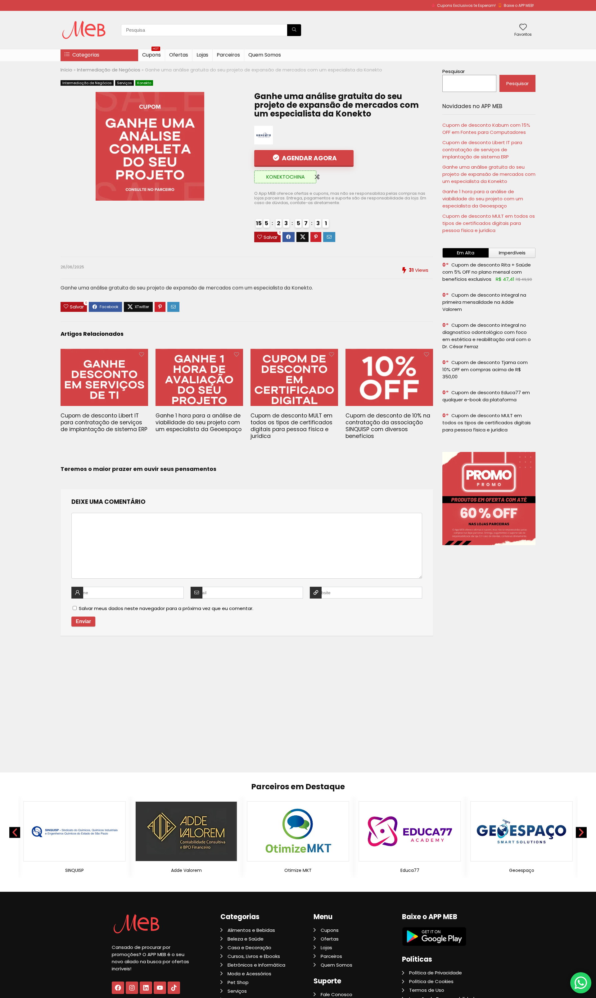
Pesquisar (453, 71)
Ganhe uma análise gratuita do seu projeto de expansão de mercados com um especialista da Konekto (488, 174)
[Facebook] (118, 988)
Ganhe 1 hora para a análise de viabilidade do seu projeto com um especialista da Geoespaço (199, 422)
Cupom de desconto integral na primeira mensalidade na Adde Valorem (484, 302)
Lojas (202, 54)
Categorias (85, 54)
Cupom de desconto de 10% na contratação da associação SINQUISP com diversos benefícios (387, 426)
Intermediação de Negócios (108, 70)
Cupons (151, 53)
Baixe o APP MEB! (519, 5)
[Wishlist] (523, 27)
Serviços (124, 82)
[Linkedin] (146, 988)
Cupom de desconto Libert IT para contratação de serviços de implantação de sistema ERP (104, 422)
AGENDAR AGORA (309, 158)
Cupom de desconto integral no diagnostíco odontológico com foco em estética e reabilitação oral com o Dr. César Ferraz (486, 336)
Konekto (144, 82)
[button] (14, 832)
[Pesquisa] (294, 30)
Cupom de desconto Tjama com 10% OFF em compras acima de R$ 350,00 (485, 369)
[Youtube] (160, 988)
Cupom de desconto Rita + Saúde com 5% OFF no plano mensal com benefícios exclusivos (486, 272)
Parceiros (228, 54)
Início (66, 70)
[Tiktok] (174, 988)
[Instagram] (132, 988)
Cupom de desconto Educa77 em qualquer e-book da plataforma (486, 396)
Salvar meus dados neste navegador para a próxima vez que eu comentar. (166, 608)
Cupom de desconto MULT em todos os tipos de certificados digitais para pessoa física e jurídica (291, 426)
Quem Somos (264, 54)
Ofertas (178, 54)
